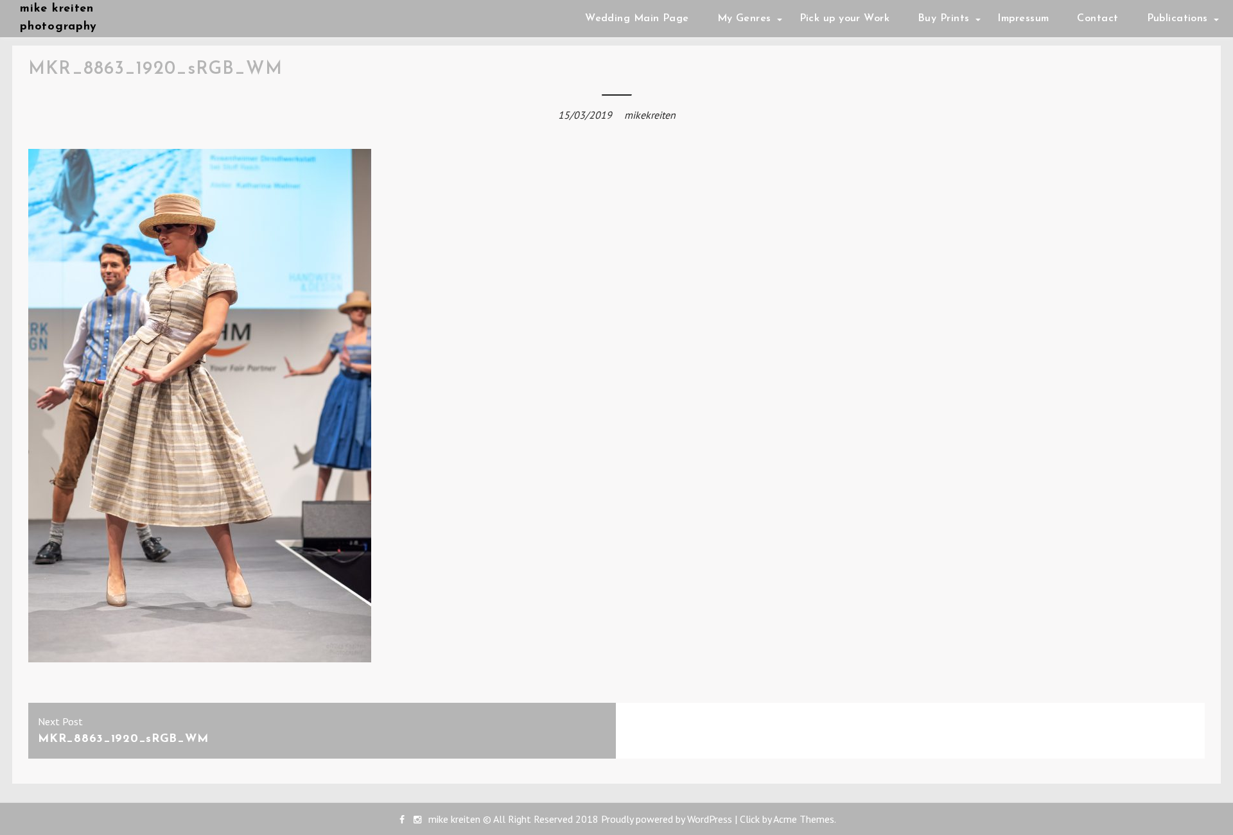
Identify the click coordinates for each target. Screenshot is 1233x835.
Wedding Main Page (636, 18)
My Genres (744, 18)
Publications (1177, 18)
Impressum (1023, 18)
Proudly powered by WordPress (666, 819)
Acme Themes (803, 819)
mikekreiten (650, 114)
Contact (1097, 18)
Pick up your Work (844, 18)
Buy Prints (943, 18)
